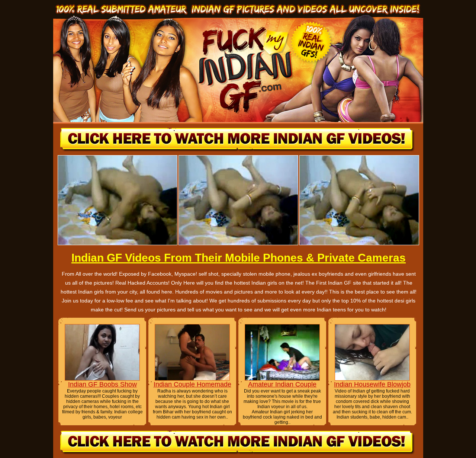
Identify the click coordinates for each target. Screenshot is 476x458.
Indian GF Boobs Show (102, 384)
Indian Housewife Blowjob (372, 384)
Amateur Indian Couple (282, 384)
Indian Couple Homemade (192, 384)
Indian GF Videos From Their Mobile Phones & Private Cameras (238, 258)
